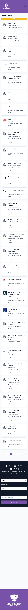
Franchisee (10, 324)
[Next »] (20, 454)
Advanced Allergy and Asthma (15, 268)
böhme (9, 65)
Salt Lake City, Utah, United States (16, 27)
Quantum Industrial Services (14, 80)
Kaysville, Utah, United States (14, 40)
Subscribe (14, 502)
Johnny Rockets (11, 121)
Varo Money (10, 442)
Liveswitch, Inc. (11, 25)
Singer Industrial (11, 367)
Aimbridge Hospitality (13, 298)
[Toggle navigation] (25, 6)
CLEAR (9, 352)
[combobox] (14, 480)
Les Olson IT (10, 339)
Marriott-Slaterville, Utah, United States (15, 83)
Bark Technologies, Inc (13, 51)
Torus (9, 178)
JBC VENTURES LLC (12, 38)
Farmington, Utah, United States (15, 110)
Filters (14, 18)
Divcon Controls (11, 281)
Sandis (9, 311)
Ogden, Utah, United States (14, 67)
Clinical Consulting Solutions (14, 165)
